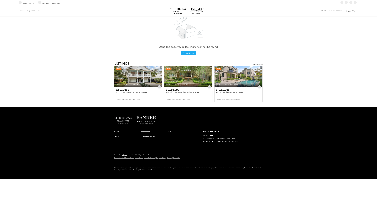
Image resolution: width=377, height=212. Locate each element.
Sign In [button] (355, 11)
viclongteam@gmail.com (226, 138)
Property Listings (161, 158)
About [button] (323, 11)
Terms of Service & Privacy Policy (124, 158)
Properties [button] (31, 11)
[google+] (355, 2)
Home (21, 11)
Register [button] (348, 11)
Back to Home (188, 53)
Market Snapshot (336, 11)
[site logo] (125, 118)
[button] (127, 131)
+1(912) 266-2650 (208, 138)
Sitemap (169, 158)
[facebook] (341, 2)
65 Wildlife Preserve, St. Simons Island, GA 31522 (182, 92)
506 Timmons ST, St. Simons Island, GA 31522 (131, 92)
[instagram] (350, 2)
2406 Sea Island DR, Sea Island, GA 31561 (229, 92)
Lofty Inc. (124, 155)
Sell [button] (39, 11)
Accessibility (176, 158)
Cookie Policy (139, 158)
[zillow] (346, 2)
